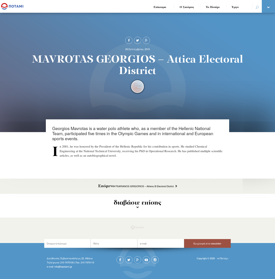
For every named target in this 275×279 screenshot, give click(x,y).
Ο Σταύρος (187, 7)
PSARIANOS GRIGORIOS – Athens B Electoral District (136, 186)
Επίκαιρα (160, 7)
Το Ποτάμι (213, 7)
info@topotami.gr (63, 266)
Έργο (235, 7)
